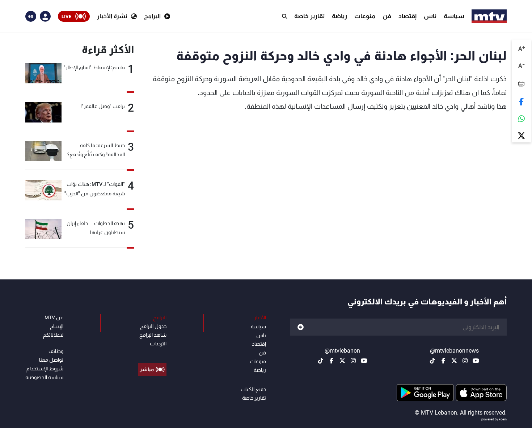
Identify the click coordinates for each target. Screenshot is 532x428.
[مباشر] (152, 353)
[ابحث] (284, 16)
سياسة (454, 16)
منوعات (364, 16)
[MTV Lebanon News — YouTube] (475, 360)
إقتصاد (407, 16)
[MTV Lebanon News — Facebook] (443, 360)
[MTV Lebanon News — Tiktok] (432, 360)
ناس (430, 16)
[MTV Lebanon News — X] (454, 360)
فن (387, 16)
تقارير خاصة (309, 16)
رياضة (339, 16)
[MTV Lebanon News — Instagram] (465, 360)
